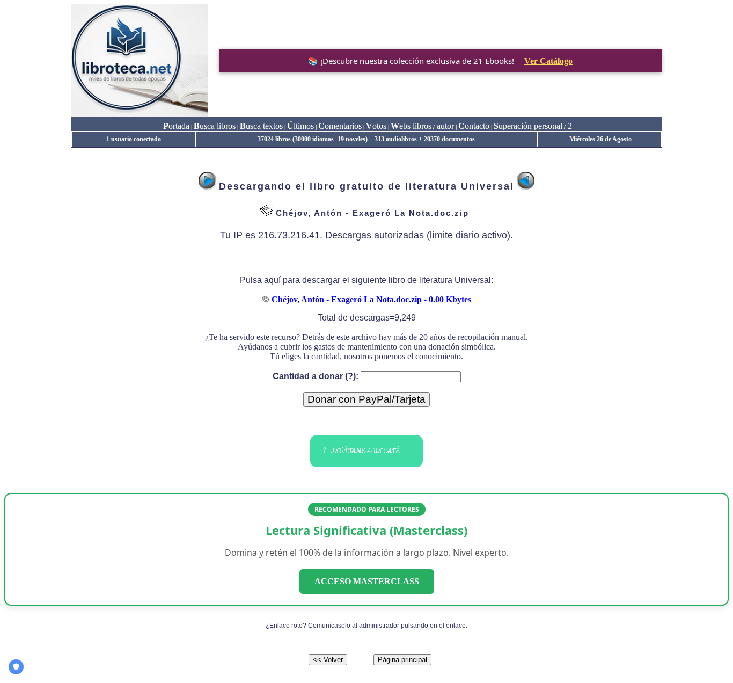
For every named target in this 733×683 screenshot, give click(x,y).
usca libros (215, 125)
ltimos (300, 125)
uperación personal (528, 125)
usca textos (261, 125)
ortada (176, 125)
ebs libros (411, 125)
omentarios (340, 125)
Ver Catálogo (548, 61)
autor (444, 125)
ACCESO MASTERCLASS (366, 581)
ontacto (473, 125)
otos (376, 125)
